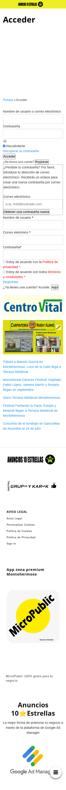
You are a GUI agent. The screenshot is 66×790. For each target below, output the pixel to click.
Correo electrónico (16, 197)
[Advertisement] (33, 62)
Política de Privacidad (21, 537)
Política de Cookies (19, 531)
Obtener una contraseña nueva (26, 212)
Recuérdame (15, 146)
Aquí (55, 287)
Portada (8, 100)
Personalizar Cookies (21, 524)
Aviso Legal (14, 518)
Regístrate (42, 161)
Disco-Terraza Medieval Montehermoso (31, 398)
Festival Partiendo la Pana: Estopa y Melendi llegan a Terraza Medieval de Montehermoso (30, 410)
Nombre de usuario (18, 217)
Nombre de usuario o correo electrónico (32, 111)
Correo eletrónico (16, 232)
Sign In (11, 543)
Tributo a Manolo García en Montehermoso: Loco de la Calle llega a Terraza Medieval (32, 367)
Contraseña (11, 126)
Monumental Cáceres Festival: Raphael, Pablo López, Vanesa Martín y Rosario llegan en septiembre (32, 385)
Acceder (9, 156)
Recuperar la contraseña (21, 151)
